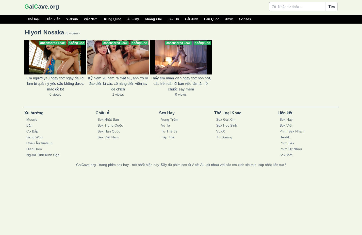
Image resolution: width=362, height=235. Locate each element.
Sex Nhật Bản (108, 119)
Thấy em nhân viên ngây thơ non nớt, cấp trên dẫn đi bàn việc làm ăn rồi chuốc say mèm (181, 83)
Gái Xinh (191, 19)
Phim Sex (287, 143)
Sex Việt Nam (108, 137)
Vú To (165, 125)
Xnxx (229, 19)
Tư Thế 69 (169, 131)
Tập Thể (167, 137)
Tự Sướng (224, 137)
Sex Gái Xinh (226, 119)
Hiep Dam (34, 149)
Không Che (153, 19)
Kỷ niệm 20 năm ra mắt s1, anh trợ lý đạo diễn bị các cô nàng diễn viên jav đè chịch (118, 83)
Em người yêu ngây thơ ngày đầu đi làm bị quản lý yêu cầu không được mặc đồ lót (55, 83)
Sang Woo (34, 137)
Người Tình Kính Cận (43, 155)
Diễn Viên (53, 19)
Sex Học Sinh (226, 125)
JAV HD (173, 19)
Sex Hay (286, 119)
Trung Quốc (112, 19)
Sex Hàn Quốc (109, 131)
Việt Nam (91, 19)
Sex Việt (286, 125)
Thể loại (33, 19)
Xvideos (245, 19)
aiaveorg (41, 6)
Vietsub (72, 19)
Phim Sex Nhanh (293, 131)
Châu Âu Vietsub (39, 143)
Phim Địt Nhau (291, 149)
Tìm (332, 7)
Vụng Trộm (169, 119)
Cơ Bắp (32, 131)
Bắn (29, 125)
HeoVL (285, 137)
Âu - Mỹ (133, 19)
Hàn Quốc (211, 19)
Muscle (31, 119)
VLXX (220, 131)
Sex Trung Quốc (110, 125)
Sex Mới (286, 155)
